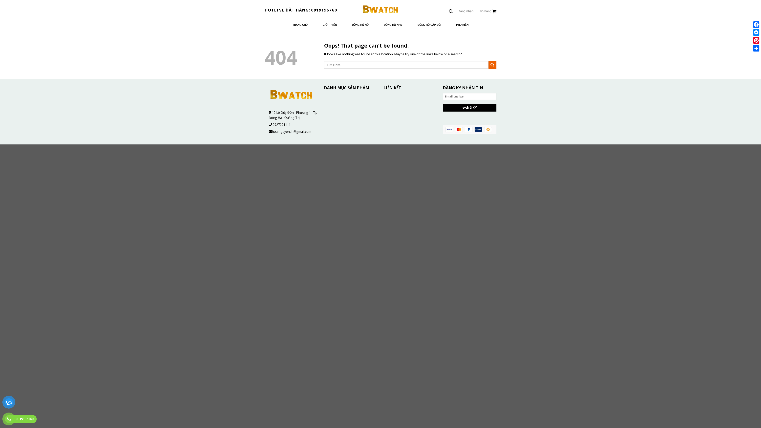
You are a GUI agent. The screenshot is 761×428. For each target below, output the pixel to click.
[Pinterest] (756, 40)
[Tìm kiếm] (451, 11)
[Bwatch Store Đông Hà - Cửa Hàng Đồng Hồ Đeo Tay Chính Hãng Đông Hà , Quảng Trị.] (380, 10)
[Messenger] (756, 32)
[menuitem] (300, 25)
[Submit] (492, 65)
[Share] (756, 48)
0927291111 (282, 124)
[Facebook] (756, 25)
